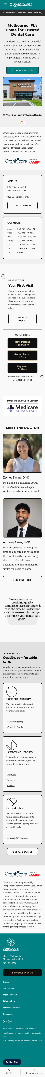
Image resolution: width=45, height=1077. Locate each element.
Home (6, 982)
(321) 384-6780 (22, 197)
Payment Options (22, 368)
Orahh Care (37, 1040)
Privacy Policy (8, 1040)
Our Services (9, 988)
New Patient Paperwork (22, 343)
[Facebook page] (4, 1021)
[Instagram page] (10, 1021)
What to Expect (22, 319)
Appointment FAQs (22, 355)
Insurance (8, 1014)
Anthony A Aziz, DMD (16, 542)
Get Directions (22, 205)
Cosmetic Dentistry (16, 727)
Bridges (10, 780)
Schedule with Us (22, 70)
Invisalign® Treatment (17, 838)
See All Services (22, 851)
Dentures (11, 774)
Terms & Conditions (23, 1040)
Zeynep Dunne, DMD (16, 477)
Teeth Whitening (15, 721)
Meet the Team (22, 579)
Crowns (10, 785)
